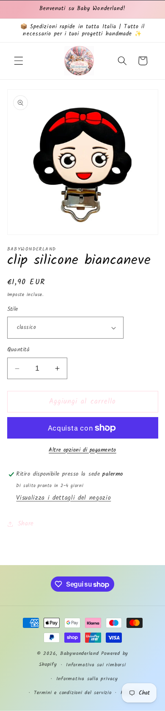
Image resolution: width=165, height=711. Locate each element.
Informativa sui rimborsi (96, 665)
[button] (18, 61)
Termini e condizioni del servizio (72, 693)
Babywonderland (79, 653)
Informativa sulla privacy (87, 679)
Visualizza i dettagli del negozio (63, 498)
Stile (12, 309)
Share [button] (26, 524)
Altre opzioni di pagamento (82, 450)
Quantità (18, 350)
